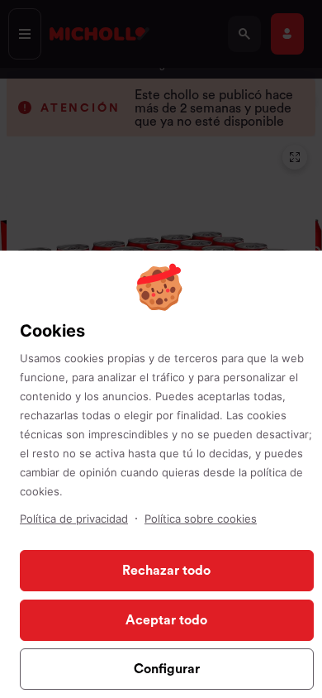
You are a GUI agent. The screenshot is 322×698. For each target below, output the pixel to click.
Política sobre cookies (200, 518)
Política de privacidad (74, 518)
